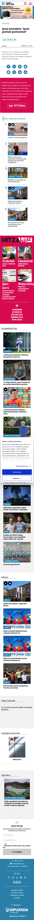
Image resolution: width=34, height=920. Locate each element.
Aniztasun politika (17, 893)
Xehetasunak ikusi (22, 466)
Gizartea (12, 176)
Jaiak (11, 134)
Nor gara (17, 320)
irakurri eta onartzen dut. (17, 846)
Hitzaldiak (5, 23)
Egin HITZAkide (17, 105)
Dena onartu (17, 472)
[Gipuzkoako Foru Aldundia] (17, 912)
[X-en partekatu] (14, 66)
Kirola (11, 154)
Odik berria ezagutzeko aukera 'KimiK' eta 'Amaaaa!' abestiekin (15, 509)
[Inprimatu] (25, 72)
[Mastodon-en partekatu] (20, 66)
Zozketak (17, 312)
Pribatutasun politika (17, 895)
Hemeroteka (17, 317)
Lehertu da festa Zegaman (17, 137)
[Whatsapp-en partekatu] (14, 72)
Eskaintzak (17, 315)
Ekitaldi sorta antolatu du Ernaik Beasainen (17, 181)
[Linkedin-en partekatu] (20, 72)
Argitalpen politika (17, 890)
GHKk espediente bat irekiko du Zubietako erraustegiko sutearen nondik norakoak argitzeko (16, 803)
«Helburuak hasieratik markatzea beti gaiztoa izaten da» (15, 356)
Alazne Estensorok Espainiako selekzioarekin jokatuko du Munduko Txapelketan (17, 159)
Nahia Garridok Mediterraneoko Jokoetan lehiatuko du (15, 632)
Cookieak (17, 898)
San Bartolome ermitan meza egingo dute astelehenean (16, 224)
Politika (20, 176)
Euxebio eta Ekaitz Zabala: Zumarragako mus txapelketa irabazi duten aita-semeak (14, 537)
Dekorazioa (17, 759)
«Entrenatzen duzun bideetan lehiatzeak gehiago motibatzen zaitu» (15, 412)
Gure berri (17, 310)
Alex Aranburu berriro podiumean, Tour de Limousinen (15, 687)
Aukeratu (16, 478)
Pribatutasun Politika (10, 846)
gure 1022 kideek (14, 444)
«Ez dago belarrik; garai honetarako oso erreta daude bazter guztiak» (16, 383)
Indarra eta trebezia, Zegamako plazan (15, 202)
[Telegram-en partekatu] (8, 72)
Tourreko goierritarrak (11, 564)
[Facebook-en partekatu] (8, 66)
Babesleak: (17, 905)
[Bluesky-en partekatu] (25, 66)
